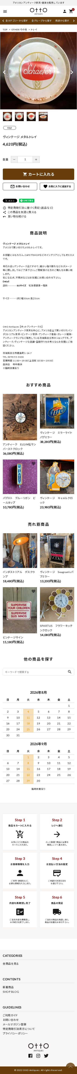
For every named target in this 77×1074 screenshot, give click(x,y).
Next (73, 21)
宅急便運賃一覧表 (37, 285)
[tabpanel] (38, 71)
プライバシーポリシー (15, 1033)
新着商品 (8, 987)
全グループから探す (42, 20)
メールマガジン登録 (14, 1024)
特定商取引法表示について (19, 1028)
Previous (3, 21)
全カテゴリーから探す (17, 20)
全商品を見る (11, 963)
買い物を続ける (15, 216)
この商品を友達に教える (19, 212)
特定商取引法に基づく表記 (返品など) (28, 207)
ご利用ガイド (10, 1015)
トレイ (34, 29)
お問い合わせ (20, 186)
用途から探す (62, 20)
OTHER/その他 (19, 29)
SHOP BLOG (11, 991)
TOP (5, 29)
